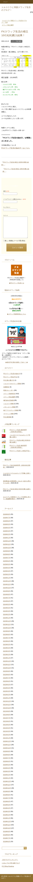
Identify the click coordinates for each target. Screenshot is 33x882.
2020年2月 (6, 775)
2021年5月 (6, 724)
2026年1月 (6, 537)
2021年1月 (6, 738)
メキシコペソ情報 (9, 407)
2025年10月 (7, 547)
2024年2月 (6, 614)
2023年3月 (6, 651)
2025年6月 (6, 561)
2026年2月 (6, 534)
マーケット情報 (8, 413)
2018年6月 (6, 841)
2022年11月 (7, 664)
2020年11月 (7, 744)
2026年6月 (6, 521)
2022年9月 (6, 671)
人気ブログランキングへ (10, 860)
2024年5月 (6, 604)
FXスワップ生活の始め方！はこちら (15, 148)
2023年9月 (6, 631)
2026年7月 (6, 517)
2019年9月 (6, 791)
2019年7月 (6, 798)
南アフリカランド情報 (10, 410)
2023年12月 (7, 621)
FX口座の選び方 (8, 380)
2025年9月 (6, 551)
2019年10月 (7, 788)
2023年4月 (6, 648)
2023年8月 (6, 634)
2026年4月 (6, 527)
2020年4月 (6, 768)
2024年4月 (6, 608)
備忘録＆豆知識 (8, 400)
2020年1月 (6, 778)
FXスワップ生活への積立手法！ (20, 451)
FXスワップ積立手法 (10, 377)
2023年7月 (6, 638)
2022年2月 (6, 694)
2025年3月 (6, 571)
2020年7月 (6, 758)
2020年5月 (6, 765)
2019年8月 (6, 795)
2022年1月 (6, 698)
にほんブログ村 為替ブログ (11, 863)
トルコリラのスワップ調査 (12, 383)
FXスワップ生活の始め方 (11, 373)
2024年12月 (7, 581)
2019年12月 (7, 781)
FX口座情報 (7, 417)
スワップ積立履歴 (16, 41)
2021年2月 (6, 734)
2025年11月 (7, 544)
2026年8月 (6, 514)
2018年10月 (7, 828)
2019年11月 (7, 785)
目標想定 (6, 387)
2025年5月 (6, 564)
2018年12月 (7, 821)
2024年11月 (7, 584)
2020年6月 (6, 761)
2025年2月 (6, 574)
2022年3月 (6, 691)
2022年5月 (6, 684)
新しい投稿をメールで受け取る (15, 240)
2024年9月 (6, 591)
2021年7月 (6, 718)
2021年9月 (6, 711)
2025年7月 (6, 557)
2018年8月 (6, 835)
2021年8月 (6, 714)
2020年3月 (6, 771)
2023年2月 (6, 654)
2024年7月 (6, 598)
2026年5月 (6, 524)
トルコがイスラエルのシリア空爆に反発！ (17, 473)
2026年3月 (6, 531)
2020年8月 (6, 754)
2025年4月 (6, 568)
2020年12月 (7, 741)
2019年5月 (6, 805)
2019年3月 (6, 811)
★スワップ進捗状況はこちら (16, 314)
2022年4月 (6, 688)
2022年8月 (6, 674)
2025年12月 (7, 541)
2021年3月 (6, 731)
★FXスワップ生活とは (16, 283)
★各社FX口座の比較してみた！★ (16, 362)
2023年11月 (7, 624)
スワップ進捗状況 (9, 393)
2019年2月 (6, 815)
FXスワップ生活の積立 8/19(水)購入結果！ (17, 489)
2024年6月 (6, 601)
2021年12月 (7, 701)
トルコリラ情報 (8, 403)
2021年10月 (7, 708)
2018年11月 (7, 825)
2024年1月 (6, 618)
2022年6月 (6, 681)
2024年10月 (7, 588)
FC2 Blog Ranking (8, 866)
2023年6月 (6, 641)
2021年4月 (6, 728)
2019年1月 (6, 818)
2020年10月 (7, 748)
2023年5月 (6, 644)
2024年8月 (6, 594)
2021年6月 (6, 721)
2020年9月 (6, 751)
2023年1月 (6, 658)
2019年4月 (6, 808)
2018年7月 (6, 838)
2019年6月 (6, 801)
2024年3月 (6, 611)
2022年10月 (7, 668)
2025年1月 (6, 578)
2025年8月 (6, 554)
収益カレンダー (8, 390)
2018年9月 (6, 831)
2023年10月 (7, 628)
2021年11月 (7, 704)
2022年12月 (7, 661)
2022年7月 (6, 678)
